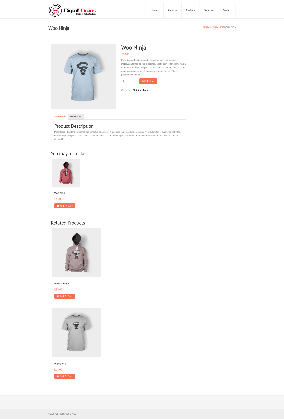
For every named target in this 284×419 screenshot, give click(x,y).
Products (190, 10)
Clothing (213, 27)
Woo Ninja (59, 192)
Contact (227, 10)
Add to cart (148, 81)
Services (208, 10)
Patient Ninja (61, 283)
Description (60, 116)
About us (172, 10)
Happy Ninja (60, 363)
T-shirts (221, 27)
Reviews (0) (75, 116)
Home (154, 10)
